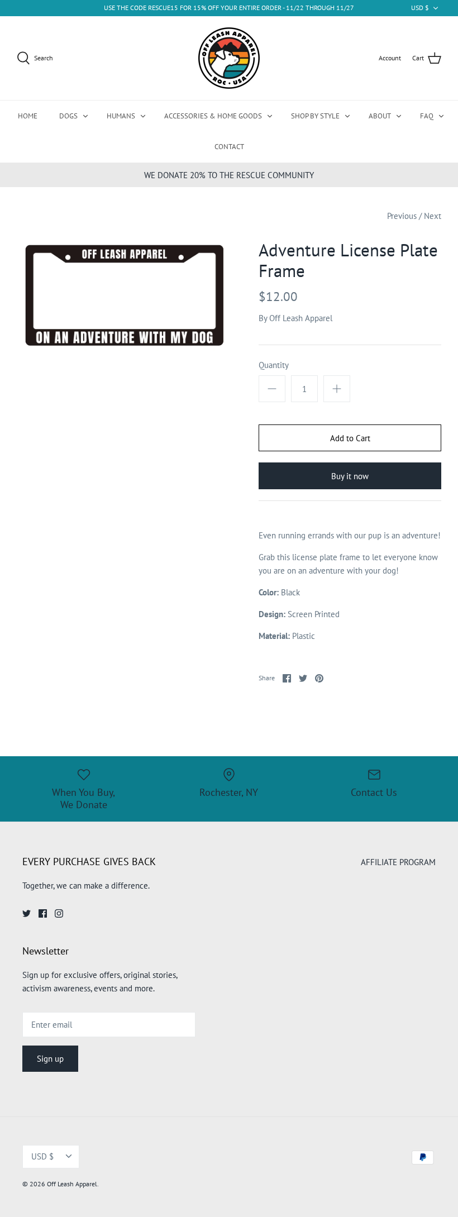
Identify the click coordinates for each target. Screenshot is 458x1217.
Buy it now (350, 476)
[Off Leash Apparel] (229, 58)
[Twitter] (26, 913)
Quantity (274, 365)
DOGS (68, 116)
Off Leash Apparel (300, 318)
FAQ (426, 116)
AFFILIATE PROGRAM (398, 862)
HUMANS (121, 116)
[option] (123, 295)
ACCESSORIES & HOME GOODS (213, 116)
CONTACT (229, 146)
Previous (402, 216)
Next (432, 216)
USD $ (420, 7)
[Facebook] (43, 913)
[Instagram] (59, 913)
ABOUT (380, 116)
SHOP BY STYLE (315, 116)
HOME (27, 116)
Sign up (50, 1058)
